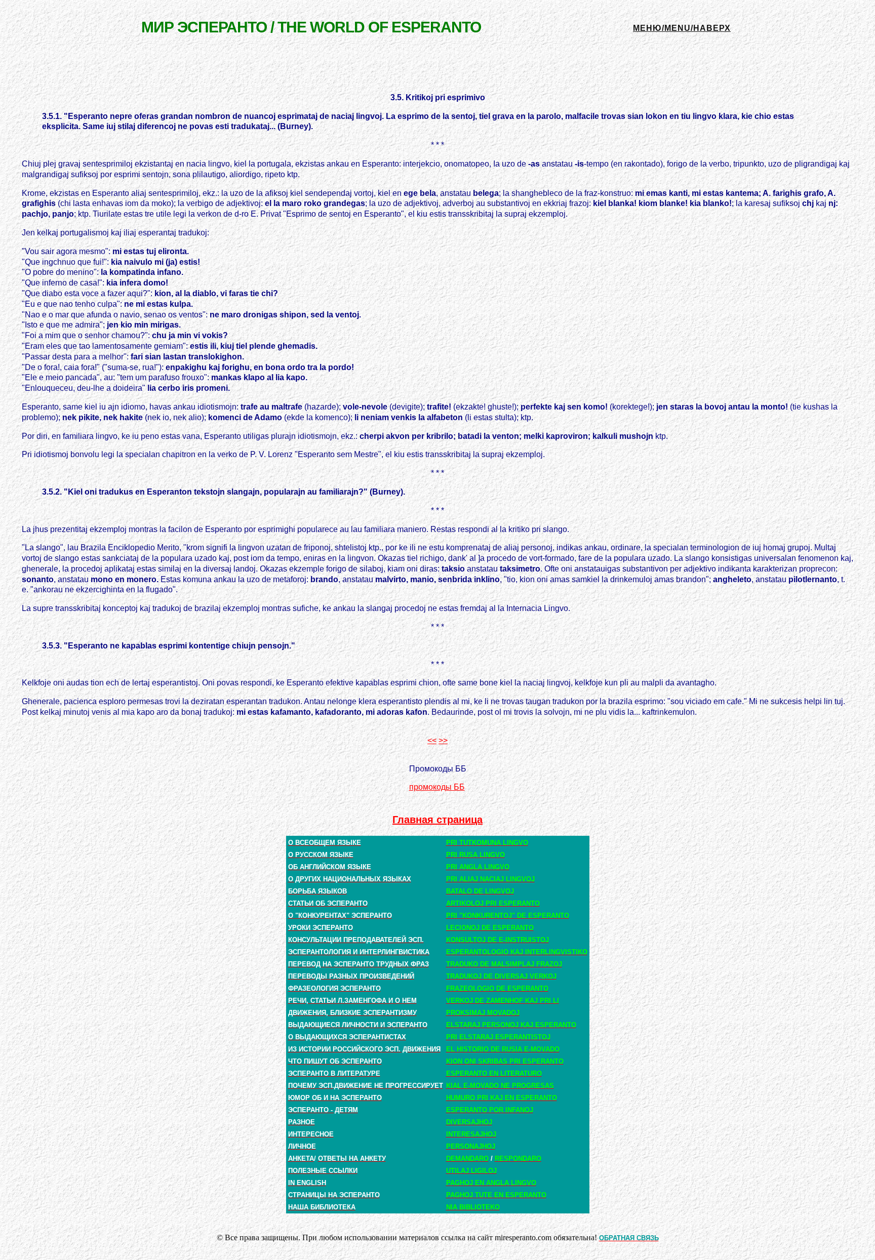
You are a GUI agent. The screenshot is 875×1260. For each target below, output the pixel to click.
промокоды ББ (437, 787)
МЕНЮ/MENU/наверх (682, 28)
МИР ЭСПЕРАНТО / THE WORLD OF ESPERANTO (311, 27)
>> (443, 740)
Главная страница (437, 819)
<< (431, 740)
